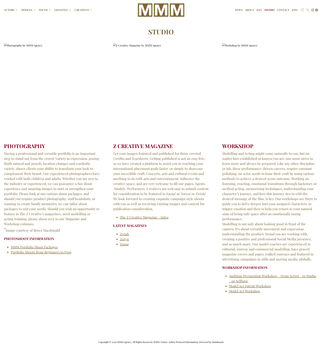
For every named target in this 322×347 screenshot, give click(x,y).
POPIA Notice (160, 342)
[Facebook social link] (316, 10)
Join (295, 10)
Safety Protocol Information (183, 342)
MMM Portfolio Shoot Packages (34, 247)
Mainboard (217, 342)
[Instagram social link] (312, 10)
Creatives (84, 10)
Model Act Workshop (244, 291)
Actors (11, 10)
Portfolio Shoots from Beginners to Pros (41, 252)
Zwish (124, 234)
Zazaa (124, 244)
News (239, 10)
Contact (283, 10)
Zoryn (124, 239)
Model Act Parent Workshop (250, 286)
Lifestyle (63, 10)
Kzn (259, 10)
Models (28, 10)
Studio (269, 10)
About (249, 10)
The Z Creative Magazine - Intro (144, 217)
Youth (45, 10)
